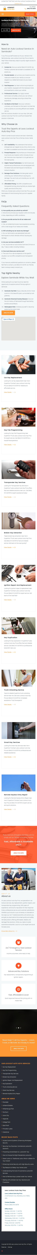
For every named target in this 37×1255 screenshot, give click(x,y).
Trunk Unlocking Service (10, 1087)
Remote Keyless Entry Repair (11, 1093)
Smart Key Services (8, 1090)
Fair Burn (5, 1112)
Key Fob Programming (9, 1070)
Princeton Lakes (7, 1129)
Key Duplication (7, 1083)
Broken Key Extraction (9, 1077)
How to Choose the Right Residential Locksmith (17, 1155)
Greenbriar (6, 1132)
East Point (6, 1125)
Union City (6, 1115)
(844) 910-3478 (31, 8)
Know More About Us (7, 931)
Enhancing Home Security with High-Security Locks (18, 1164)
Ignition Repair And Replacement (13, 1080)
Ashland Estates (8, 1105)
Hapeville (5, 1119)
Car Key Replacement (9, 1067)
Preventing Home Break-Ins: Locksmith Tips (16, 1152)
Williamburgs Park (8, 1109)
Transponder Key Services (10, 1073)
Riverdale (5, 1102)
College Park (6, 1122)
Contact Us (18, 4)
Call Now (5, 30)
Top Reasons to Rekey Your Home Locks (15, 1167)
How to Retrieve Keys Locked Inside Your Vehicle (17, 1176)
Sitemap (10, 1247)
